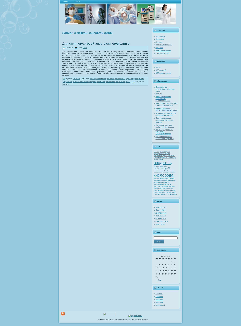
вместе (141, 79)
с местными (110, 82)
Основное (76, 79)
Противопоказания (163, 51)
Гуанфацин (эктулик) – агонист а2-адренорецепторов (164, 132)
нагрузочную (162, 182)
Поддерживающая (160, 154)
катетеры (166, 172)
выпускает (163, 166)
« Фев (159, 280)
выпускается (67, 82)
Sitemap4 (159, 302)
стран (174, 192)
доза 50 (167, 168)
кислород (173, 172)
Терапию (157, 157)
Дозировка (160, 39)
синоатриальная (159, 192)
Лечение (159, 42)
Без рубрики (160, 36)
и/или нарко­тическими (81, 82)
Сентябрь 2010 (162, 221)
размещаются (164, 190)
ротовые (172, 190)
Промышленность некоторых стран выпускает (167, 109)
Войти (158, 67)
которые (157, 180)
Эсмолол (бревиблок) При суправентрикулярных (166, 114)
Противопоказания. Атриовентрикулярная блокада (164, 120)
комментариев (163, 73)
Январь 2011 (161, 210)
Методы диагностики (164, 45)
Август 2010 (160, 224)
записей (161, 70)
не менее (165, 186)
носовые (172, 186)
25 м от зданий (165, 152)
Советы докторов (162, 53)
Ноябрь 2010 (161, 216)
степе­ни (168, 192)
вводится (134, 79)
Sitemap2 (159, 297)
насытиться (166, 184)
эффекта (164, 194)
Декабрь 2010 (161, 213)
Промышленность (168, 156)
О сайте (159, 94)
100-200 (93, 79)
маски (168, 180)
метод (173, 180)
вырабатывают (159, 168)
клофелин (92, 82)
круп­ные (163, 180)
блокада (173, 157)
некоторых (157, 186)
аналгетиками (101, 79)
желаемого (157, 170)
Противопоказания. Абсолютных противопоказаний (163, 99)
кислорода (163, 175)
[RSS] (63, 313)
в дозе (128, 79)
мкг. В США (101, 82)
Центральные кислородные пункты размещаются (167, 105)
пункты (156, 190)
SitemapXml (160, 305)
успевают (157, 194)
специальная (120, 82)
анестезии (110, 79)
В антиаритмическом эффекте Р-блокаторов (165, 126)
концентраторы (168, 178)
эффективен (172, 194)
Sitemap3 (159, 300)
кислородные (158, 178)
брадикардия (158, 159)
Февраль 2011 (161, 207)
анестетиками (120, 79)
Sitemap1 (159, 294)
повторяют (163, 188)
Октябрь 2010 (161, 219)
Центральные (165, 157)
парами (156, 188)
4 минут (156, 152)
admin (85, 48)
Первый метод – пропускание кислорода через (165, 89)
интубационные (167, 170)
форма (128, 82)
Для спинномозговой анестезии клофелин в (96, 43)
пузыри (170, 188)
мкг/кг (156, 182)
